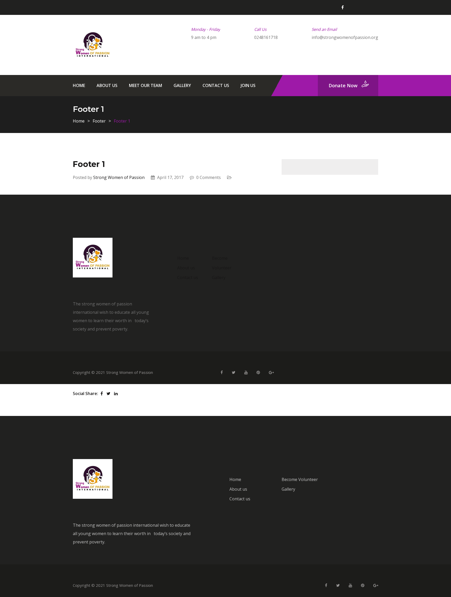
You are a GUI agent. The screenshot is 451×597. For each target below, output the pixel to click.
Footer (99, 121)
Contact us (216, 85)
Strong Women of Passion (119, 177)
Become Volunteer (300, 479)
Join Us (248, 85)
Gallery (182, 85)
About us (107, 85)
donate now (343, 85)
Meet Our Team (145, 85)
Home (79, 85)
